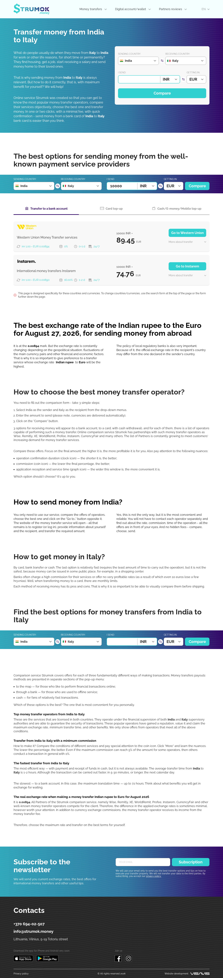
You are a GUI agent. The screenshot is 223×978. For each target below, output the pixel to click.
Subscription (191, 862)
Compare (162, 93)
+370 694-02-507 (29, 924)
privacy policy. (153, 876)
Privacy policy (21, 973)
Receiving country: (177, 54)
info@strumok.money (33, 931)
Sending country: (129, 54)
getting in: (193, 72)
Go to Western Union (187, 233)
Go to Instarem (187, 266)
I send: (122, 72)
